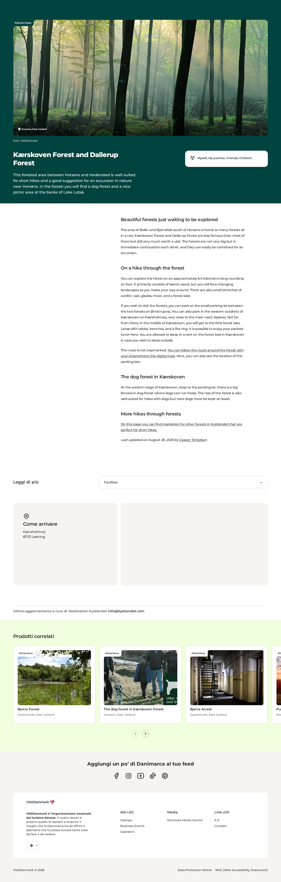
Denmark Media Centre (184, 820)
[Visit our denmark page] (116, 775)
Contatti (220, 826)
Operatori (127, 832)
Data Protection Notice (195, 870)
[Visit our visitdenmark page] (140, 775)
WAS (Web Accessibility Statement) (241, 870)
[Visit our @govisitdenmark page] (152, 775)
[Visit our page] (128, 775)
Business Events (132, 826)
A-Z (216, 820)
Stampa (126, 820)
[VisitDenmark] (40, 802)
